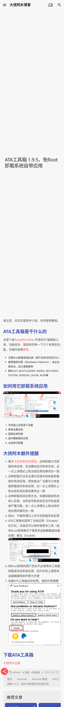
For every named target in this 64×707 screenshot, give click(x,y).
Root (17, 672)
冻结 (26, 672)
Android (22, 679)
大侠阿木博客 (20, 4)
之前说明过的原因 (25, 461)
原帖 (26, 349)
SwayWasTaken (25, 340)
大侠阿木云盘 (11, 663)
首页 (9, 679)
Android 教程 (39, 679)
